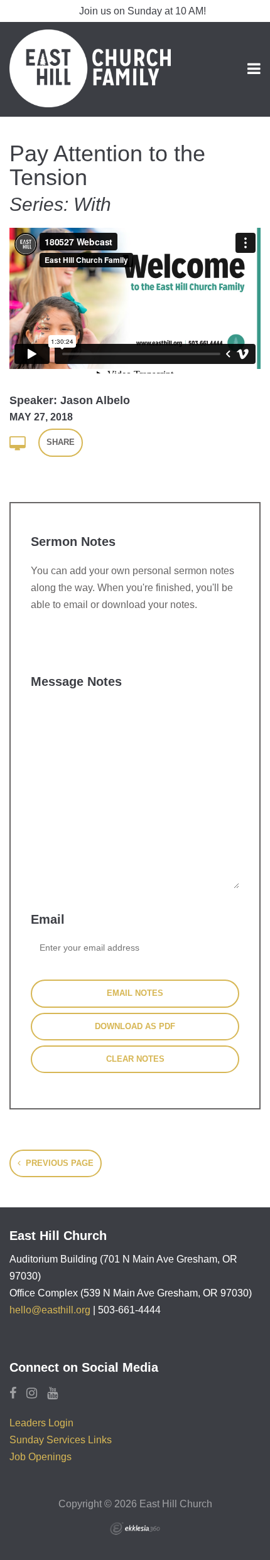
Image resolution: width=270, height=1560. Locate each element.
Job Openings (40, 1456)
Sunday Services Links (60, 1439)
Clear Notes (135, 1059)
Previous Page (58, 1163)
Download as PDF (135, 1026)
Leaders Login (41, 1423)
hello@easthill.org (49, 1310)
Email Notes (135, 993)
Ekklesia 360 (135, 1528)
